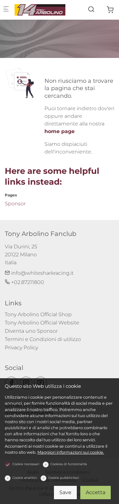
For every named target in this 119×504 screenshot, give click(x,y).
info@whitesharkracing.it (42, 273)
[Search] (91, 9)
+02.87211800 (27, 282)
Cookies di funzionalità (68, 464)
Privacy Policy (21, 347)
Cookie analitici (24, 478)
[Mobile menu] (6, 9)
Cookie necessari (25, 464)
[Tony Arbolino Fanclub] (40, 9)
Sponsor (15, 204)
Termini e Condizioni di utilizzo (43, 339)
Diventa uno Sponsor (31, 331)
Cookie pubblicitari (63, 478)
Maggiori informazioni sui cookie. (70, 452)
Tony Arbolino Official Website (42, 323)
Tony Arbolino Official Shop (38, 314)
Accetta (95, 492)
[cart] (110, 10)
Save (65, 492)
